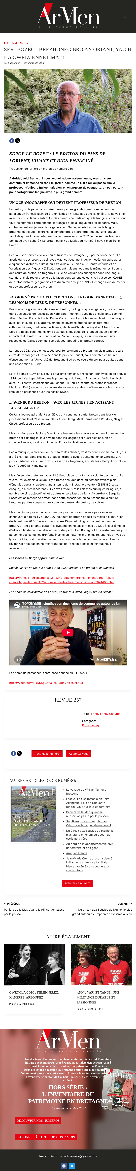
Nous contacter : (49, 1156)
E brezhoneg (16, 43)
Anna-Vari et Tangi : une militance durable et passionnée (98, 997)
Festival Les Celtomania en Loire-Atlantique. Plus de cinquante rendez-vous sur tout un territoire (88, 802)
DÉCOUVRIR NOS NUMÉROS (38, 1120)
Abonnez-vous (78, 753)
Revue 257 (68, 700)
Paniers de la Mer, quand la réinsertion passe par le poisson (34, 909)
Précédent (8, 981)
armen (16, 63)
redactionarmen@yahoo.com (78, 1156)
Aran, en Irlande (76, 853)
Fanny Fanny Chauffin (105, 713)
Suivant (128, 981)
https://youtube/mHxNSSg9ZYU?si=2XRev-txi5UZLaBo (46, 682)
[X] (17, 140)
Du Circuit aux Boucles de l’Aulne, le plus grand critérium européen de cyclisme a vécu (90, 834)
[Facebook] (11, 140)
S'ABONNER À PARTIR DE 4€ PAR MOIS (46, 1137)
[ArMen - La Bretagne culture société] (68, 15)
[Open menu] (125, 16)
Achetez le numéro (47, 753)
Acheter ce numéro (77, 883)
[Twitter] (72, 1166)
